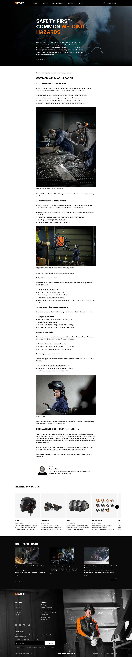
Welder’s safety (65, 454)
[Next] (117, 506)
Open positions (46, 615)
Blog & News (18, 607)
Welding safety (46, 72)
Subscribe (50, 643)
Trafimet (46, 620)
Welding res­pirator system (65, 72)
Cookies (95, 653)
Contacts (80, 3)
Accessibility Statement (47, 610)
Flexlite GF (77, 454)
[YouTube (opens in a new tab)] (24, 625)
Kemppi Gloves (97, 520)
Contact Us (18, 614)
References (18, 612)
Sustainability (18, 610)
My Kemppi (44, 605)
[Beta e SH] (27, 505)
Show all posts (19, 582)
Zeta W (120, 520)
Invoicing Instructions (47, 607)
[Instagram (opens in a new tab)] (29, 625)
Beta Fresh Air (45, 520)
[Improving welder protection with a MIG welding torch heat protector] (96, 555)
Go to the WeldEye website (48, 612)
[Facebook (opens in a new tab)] (16, 625)
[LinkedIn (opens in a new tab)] (20, 625)
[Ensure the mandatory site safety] (62, 555)
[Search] (104, 3)
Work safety (54, 72)
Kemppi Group (46, 617)
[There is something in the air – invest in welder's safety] (27, 555)
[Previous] (112, 580)
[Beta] (79, 505)
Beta (68, 520)
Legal (101, 653)
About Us (17, 605)
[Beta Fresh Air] (53, 505)
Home (115, 593)
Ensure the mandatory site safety (60, 566)
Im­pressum (114, 653)
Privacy (107, 653)
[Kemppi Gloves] (105, 505)
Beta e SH (18, 520)
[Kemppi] (19, 3)
